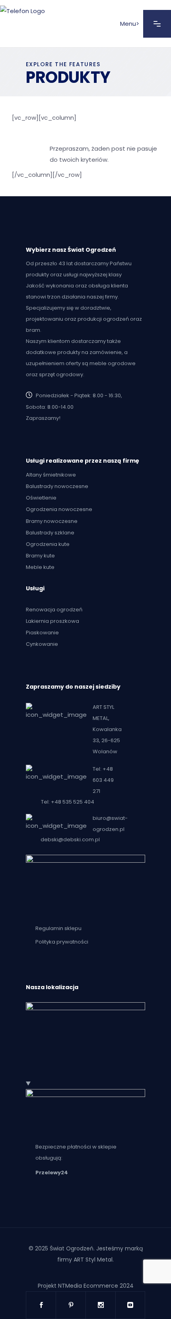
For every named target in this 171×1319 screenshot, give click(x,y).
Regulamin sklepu (58, 928)
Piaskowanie (42, 632)
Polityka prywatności (61, 942)
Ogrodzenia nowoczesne (59, 509)
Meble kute (40, 567)
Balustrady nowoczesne (57, 486)
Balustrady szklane (50, 532)
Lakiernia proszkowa (52, 621)
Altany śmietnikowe (51, 475)
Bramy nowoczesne (52, 521)
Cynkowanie (42, 644)
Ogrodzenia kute (48, 544)
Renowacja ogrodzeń (54, 609)
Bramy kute (40, 555)
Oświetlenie (41, 498)
